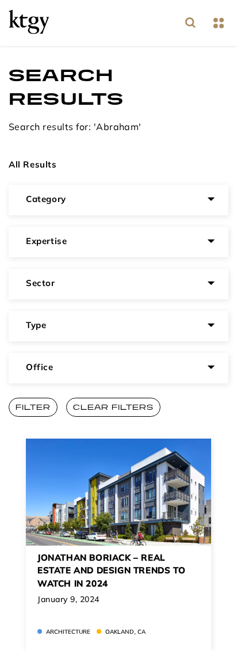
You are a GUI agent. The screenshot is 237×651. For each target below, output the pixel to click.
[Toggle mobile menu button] (218, 23)
